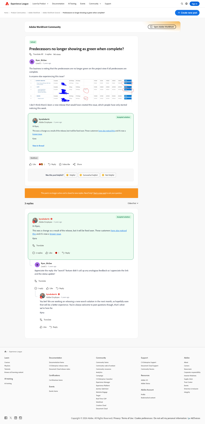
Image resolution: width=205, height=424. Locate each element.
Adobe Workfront (34, 13)
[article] (81, 236)
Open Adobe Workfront (164, 26)
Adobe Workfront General (51, 13)
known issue (37, 134)
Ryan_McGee (41, 60)
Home (6, 13)
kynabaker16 (44, 119)
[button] (187, 13)
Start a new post (99, 193)
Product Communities (18, 13)
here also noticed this (106, 131)
